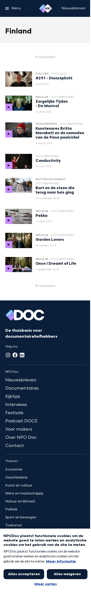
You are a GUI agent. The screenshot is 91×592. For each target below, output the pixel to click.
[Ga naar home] (45, 8)
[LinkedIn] (22, 355)
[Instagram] (8, 355)
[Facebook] (15, 355)
